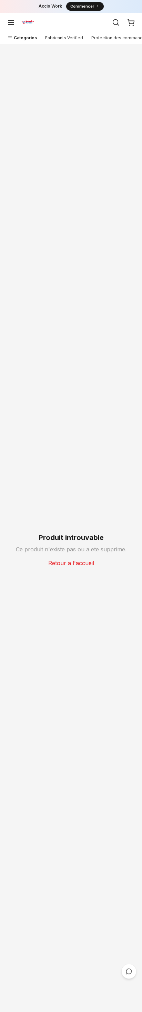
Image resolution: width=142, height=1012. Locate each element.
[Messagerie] (128, 971)
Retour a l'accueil (71, 563)
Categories (25, 37)
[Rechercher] (116, 22)
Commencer (82, 6)
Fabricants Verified (64, 37)
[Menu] (11, 22)
